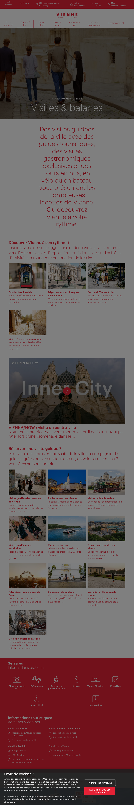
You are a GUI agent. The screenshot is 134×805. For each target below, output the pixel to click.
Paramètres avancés (100, 782)
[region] (67, 787)
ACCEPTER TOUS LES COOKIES (100, 790)
